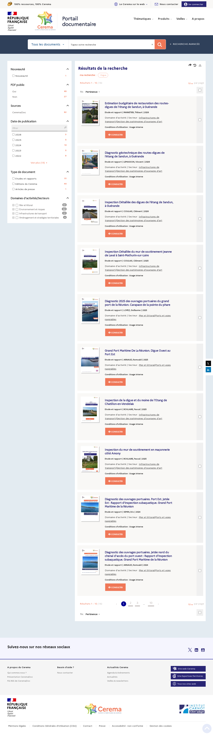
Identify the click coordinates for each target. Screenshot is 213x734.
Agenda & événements (118, 672)
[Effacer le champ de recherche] (153, 44)
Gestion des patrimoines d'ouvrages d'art (139, 121)
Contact (87, 725)
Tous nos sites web (186, 683)
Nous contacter (65, 672)
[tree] (39, 211)
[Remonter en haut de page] (207, 728)
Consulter (117, 134)
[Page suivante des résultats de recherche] (158, 603)
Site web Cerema (186, 668)
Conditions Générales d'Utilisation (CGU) (54, 725)
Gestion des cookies (161, 725)
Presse (102, 725)
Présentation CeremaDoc (20, 676)
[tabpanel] (106, 341)
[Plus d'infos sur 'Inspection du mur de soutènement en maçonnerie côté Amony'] (92, 459)
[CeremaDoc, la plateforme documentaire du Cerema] (46, 21)
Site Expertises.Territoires (190, 675)
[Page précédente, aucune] (117, 603)
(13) (38, 162)
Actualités (112, 676)
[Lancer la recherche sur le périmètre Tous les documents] (160, 44)
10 (189, 83)
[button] (130, 4)
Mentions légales (17, 725)
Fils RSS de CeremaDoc (18, 680)
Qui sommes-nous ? (16, 672)
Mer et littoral (147, 315)
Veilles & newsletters (117, 680)
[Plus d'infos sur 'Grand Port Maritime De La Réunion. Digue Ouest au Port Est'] (92, 360)
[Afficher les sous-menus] (146, 4)
